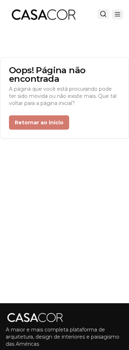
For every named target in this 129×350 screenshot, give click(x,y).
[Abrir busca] (103, 14)
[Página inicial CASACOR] (43, 14)
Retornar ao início (39, 122)
